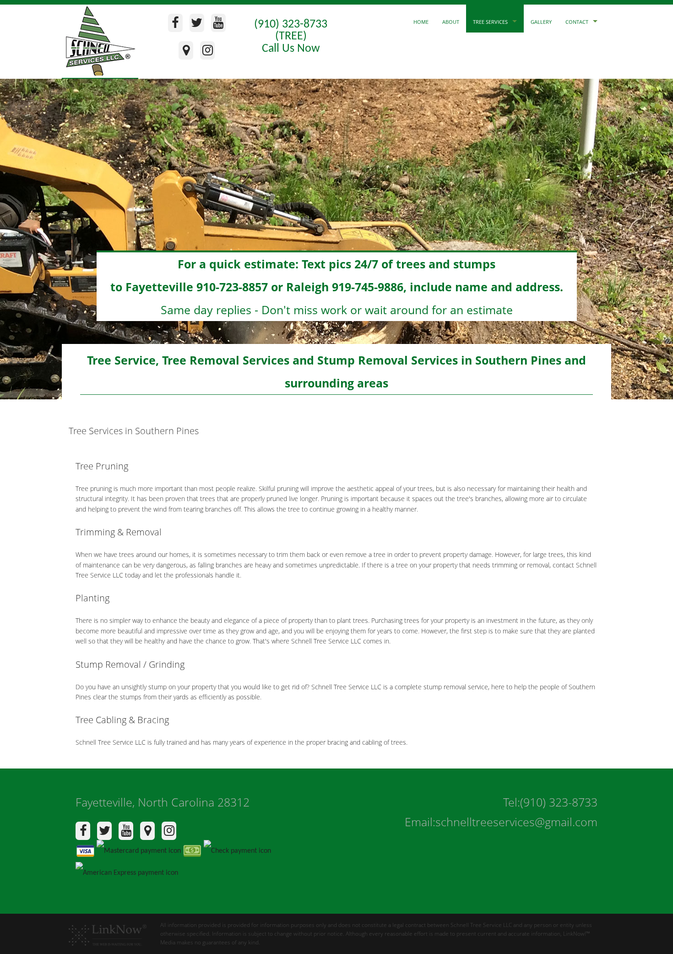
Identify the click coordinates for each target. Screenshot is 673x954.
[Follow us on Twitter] (199, 25)
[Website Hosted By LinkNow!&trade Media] (108, 931)
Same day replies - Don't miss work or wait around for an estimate (336, 286)
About (450, 21)
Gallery (541, 21)
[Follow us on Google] (188, 52)
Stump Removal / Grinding (130, 664)
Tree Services (490, 21)
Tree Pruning (102, 466)
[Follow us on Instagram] (210, 52)
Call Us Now (291, 49)
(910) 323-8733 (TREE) (290, 31)
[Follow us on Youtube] (221, 25)
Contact (576, 21)
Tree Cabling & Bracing (122, 720)
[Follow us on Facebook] (178, 25)
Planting (92, 598)
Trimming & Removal (119, 532)
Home (421, 21)
